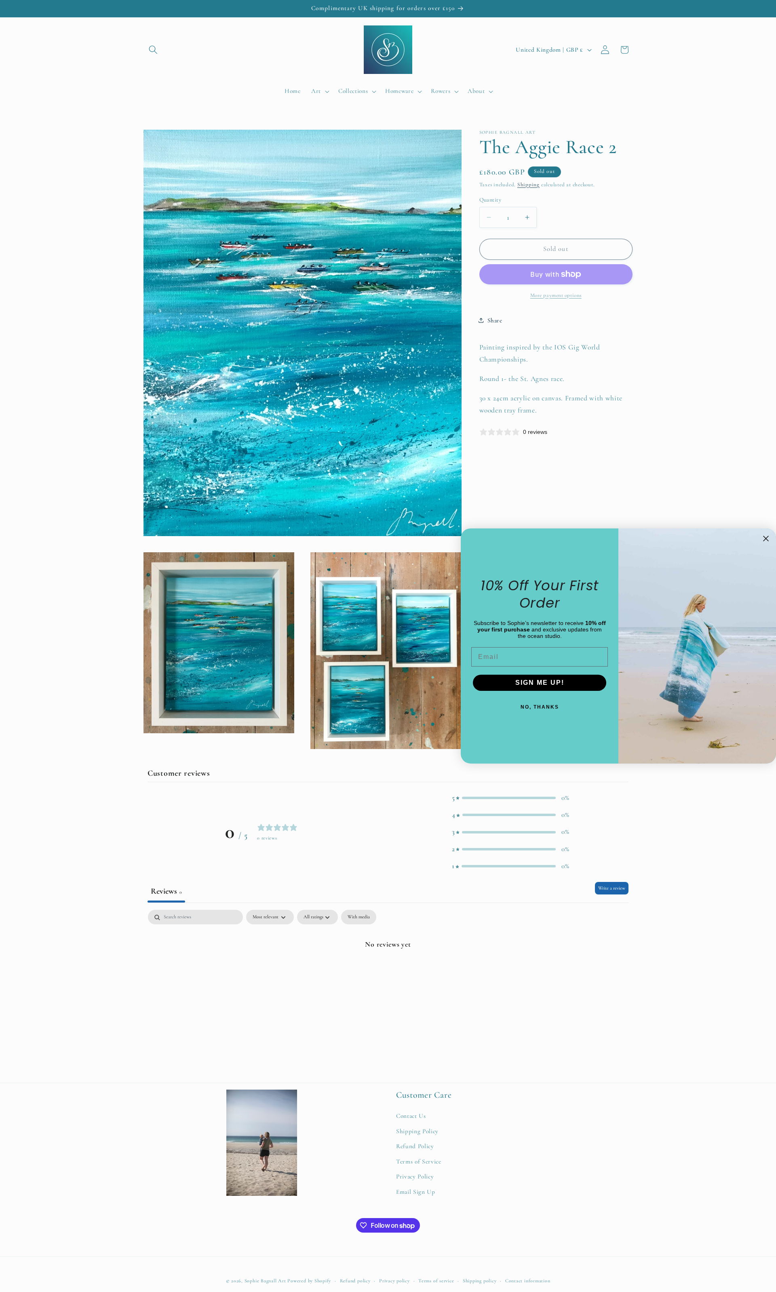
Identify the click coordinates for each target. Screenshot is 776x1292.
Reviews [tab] (166, 891)
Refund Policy (415, 1146)
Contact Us (411, 1115)
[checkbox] (358, 917)
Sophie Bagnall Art (265, 1281)
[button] (153, 49)
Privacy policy (394, 1281)
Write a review (611, 888)
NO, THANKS (540, 707)
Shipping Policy (417, 1130)
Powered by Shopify (309, 1281)
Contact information (527, 1281)
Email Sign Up (415, 1191)
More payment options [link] (556, 295)
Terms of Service (418, 1161)
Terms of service (436, 1281)
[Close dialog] (766, 538)
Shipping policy (480, 1281)
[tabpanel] (388, 971)
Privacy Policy (415, 1176)
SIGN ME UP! (539, 682)
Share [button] (494, 320)
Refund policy (355, 1281)
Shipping (528, 184)
